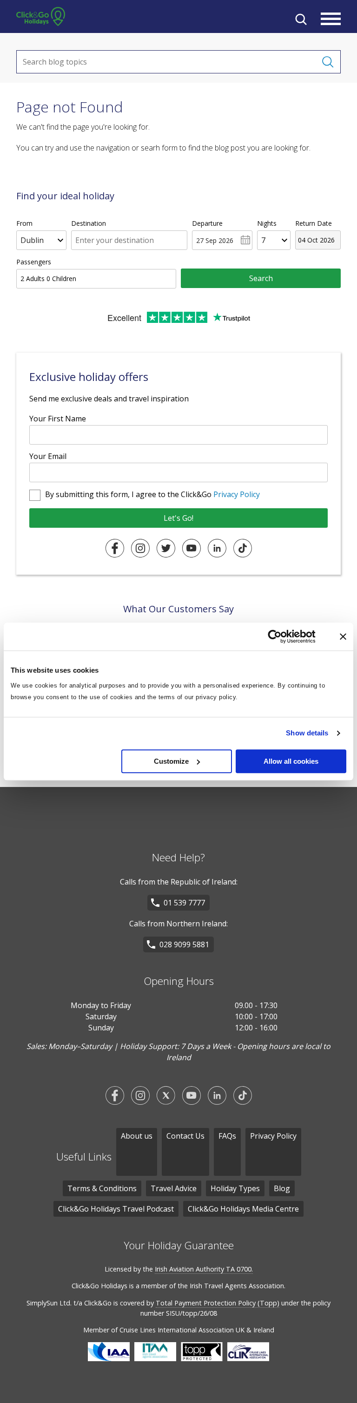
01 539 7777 (184, 903)
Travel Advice (174, 1188)
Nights (267, 223)
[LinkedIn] (217, 548)
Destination (88, 223)
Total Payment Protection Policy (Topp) (217, 1302)
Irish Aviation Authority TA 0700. (204, 1269)
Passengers (33, 261)
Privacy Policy (236, 494)
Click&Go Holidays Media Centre (243, 1209)
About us (136, 1136)
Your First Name (57, 418)
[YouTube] (191, 548)
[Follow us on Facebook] (115, 1095)
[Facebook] (115, 548)
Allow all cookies (291, 761)
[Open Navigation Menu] (331, 19)
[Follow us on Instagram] (140, 1095)
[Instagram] (140, 548)
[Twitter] (166, 548)
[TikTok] (242, 548)
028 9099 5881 (184, 944)
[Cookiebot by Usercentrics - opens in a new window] (282, 636)
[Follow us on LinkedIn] (217, 1095)
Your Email (47, 456)
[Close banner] (343, 636)
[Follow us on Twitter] (166, 1095)
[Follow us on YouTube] (191, 1095)
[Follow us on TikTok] (242, 1095)
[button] (301, 19)
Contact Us (185, 1136)
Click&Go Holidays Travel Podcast (116, 1209)
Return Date (313, 223)
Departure (207, 223)
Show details (307, 733)
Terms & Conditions (102, 1188)
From (24, 223)
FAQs (227, 1136)
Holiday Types (235, 1188)
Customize (171, 761)
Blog (282, 1188)
